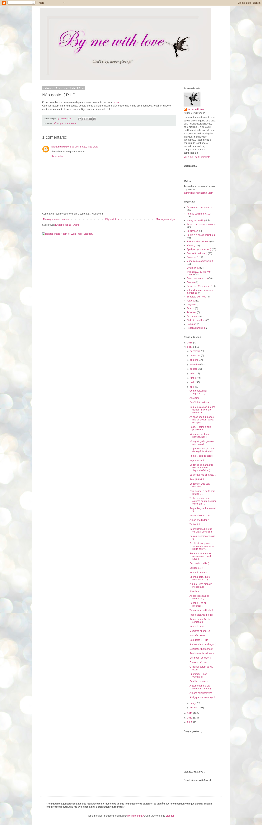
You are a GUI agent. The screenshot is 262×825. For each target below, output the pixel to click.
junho (193, 378)
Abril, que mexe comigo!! (202, 697)
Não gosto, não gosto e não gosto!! (201, 443)
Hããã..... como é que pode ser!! (200, 428)
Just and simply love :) (198, 241)
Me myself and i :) (196, 220)
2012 (190, 713)
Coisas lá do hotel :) (197, 253)
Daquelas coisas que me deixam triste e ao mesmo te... (202, 410)
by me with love (196, 109)
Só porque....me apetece (65, 123)
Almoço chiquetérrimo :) (201, 693)
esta (116, 102)
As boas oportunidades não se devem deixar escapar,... (201, 420)
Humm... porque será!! (201, 456)
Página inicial (112, 219)
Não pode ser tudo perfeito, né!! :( (199, 435)
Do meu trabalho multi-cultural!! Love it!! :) (201, 530)
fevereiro (195, 707)
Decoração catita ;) (199, 563)
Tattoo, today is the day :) (202, 615)
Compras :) (192, 257)
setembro (195, 364)
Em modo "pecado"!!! (200, 657)
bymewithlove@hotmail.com (198, 193)
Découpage (193, 316)
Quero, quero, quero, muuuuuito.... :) (200, 578)
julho (193, 373)
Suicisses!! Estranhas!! (201, 649)
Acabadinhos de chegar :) (202, 644)
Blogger (170, 815)
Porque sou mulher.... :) (199, 213)
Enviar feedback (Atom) (67, 225)
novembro (195, 355)
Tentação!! (194, 524)
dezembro (195, 351)
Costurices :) (193, 267)
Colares (191, 282)
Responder (57, 156)
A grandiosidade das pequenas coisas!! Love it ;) (200, 556)
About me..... (195, 398)
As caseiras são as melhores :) (199, 597)
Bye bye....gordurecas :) (199, 249)
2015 (190, 342)
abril (192, 387)
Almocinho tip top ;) (199, 520)
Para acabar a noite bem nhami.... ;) (202, 492)
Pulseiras (191, 312)
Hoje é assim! (196, 460)
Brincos (190, 308)
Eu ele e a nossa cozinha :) (201, 235)
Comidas (191, 324)
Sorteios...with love (196, 296)
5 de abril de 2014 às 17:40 (84, 146)
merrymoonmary (135, 815)
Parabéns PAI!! (197, 635)
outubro (194, 360)
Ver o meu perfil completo (197, 157)
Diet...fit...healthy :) (196, 320)
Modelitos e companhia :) (200, 261)
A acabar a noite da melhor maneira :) (200, 687)
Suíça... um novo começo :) (201, 224)
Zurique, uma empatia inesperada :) (200, 585)
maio (193, 382)
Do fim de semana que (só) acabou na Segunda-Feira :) (201, 468)
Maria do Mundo (60, 146)
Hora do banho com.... (201, 515)
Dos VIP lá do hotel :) (200, 402)
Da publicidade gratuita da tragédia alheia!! (201, 450)
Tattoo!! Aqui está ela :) (201, 610)
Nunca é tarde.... (198, 626)
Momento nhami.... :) (200, 631)
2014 (190, 347)
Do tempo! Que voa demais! (199, 485)
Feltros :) (191, 300)
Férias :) (191, 245)
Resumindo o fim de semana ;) (199, 620)
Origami (191, 304)
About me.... (195, 591)
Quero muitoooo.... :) (197, 278)
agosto (194, 369)
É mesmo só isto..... (199, 662)
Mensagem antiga (165, 219)
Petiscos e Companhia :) (199, 286)
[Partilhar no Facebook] (91, 119)
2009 (190, 722)
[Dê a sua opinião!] (83, 119)
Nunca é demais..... (199, 572)
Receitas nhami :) (196, 328)
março (193, 703)
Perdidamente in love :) (201, 653)
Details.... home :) (198, 681)
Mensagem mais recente (56, 219)
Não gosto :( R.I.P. (198, 640)
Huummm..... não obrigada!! (198, 675)
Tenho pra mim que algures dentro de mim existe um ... (202, 501)
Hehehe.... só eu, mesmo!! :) (198, 604)
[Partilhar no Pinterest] (94, 119)
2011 (190, 717)
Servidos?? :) (196, 568)
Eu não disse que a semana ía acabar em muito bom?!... (202, 546)
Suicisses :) (193, 231)
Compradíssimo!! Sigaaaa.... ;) (198, 392)
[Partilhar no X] (87, 119)
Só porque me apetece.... (202, 475)
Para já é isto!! (196, 479)
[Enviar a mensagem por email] (80, 119)
